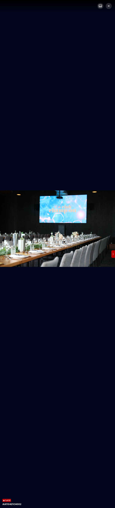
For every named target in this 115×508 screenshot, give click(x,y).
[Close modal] (109, 6)
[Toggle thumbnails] (100, 6)
